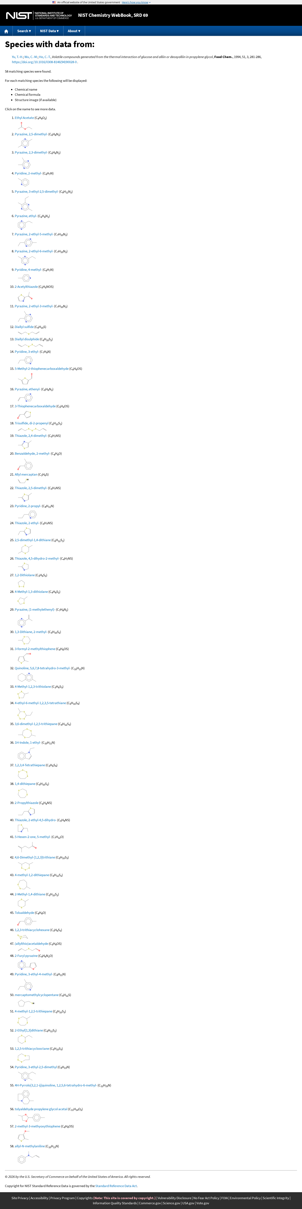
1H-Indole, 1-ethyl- (28, 742)
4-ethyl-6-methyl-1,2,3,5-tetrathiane (40, 703)
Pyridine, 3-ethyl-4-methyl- (34, 974)
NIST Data (48, 30)
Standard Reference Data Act (116, 1186)
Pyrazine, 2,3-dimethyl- (31, 152)
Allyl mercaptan (26, 474)
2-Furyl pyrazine (26, 955)
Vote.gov (202, 1203)
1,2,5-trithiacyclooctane (32, 1048)
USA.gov (188, 1203)
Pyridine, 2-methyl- (28, 173)
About (72, 30)
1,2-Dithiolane (25, 575)
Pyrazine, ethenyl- (27, 389)
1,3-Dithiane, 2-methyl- (31, 632)
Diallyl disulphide (27, 339)
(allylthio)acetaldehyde (31, 943)
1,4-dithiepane (25, 783)
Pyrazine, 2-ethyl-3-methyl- (34, 306)
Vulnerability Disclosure (174, 1198)
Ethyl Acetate (24, 117)
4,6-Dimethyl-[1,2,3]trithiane (35, 857)
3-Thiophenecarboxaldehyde (35, 406)
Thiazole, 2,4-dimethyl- (31, 435)
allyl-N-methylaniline (30, 1146)
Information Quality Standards (115, 1203)
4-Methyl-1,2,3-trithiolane (33, 686)
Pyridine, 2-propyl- (28, 506)
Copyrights (85, 1198)
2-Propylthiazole (26, 802)
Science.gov (171, 1203)
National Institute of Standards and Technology (39, 15)
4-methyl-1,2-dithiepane (32, 875)
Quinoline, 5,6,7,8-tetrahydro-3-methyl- (42, 668)
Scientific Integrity (276, 1198)
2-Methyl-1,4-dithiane (30, 894)
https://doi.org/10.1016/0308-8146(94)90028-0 (44, 62)
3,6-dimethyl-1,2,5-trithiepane (36, 724)
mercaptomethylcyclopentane (37, 995)
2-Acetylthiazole (26, 286)
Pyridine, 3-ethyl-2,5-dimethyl (36, 1067)
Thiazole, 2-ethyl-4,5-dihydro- (35, 820)
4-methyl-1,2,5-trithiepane (33, 1011)
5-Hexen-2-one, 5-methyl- (33, 836)
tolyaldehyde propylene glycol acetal (41, 1109)
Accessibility (39, 1198)
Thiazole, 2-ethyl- (27, 523)
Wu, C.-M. (31, 57)
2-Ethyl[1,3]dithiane (29, 1030)
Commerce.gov (150, 1203)
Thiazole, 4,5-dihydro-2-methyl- (37, 558)
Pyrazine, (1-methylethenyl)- (35, 609)
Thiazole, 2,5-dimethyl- (31, 488)
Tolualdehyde (24, 912)
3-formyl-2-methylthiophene (35, 649)
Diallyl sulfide (24, 326)
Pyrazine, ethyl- (26, 216)
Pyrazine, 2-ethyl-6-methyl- (34, 251)
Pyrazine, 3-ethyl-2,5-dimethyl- (37, 191)
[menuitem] (6, 31)
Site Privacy (20, 1198)
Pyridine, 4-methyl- (28, 269)
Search (22, 30)
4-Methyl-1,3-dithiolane (31, 591)
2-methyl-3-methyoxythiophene (37, 1126)
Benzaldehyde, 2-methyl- (32, 453)
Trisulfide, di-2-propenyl (31, 423)
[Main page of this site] (6, 31)
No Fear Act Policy (206, 1198)
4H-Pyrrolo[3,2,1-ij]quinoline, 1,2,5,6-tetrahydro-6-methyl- (56, 1085)
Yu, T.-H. (17, 57)
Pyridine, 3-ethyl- (27, 351)
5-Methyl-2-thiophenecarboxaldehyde (42, 368)
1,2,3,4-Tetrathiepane (30, 765)
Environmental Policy (245, 1198)
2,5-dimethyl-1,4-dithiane (33, 540)
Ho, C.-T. (45, 57)
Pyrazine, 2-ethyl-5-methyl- (34, 234)
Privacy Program (62, 1198)
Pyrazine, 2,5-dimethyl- (31, 134)
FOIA (224, 1198)
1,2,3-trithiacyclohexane (32, 930)
